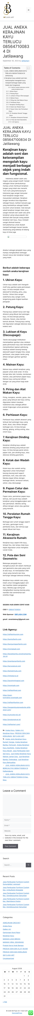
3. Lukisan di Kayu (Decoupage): (19, 95)
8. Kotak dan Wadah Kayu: (17, 107)
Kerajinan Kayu (8, 733)
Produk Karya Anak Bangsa (13, 945)
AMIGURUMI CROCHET (11, 923)
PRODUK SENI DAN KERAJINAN (15, 952)
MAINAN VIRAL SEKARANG (13, 942)
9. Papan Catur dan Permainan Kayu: (18, 110)
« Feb (5, 1002)
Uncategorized (8, 958)
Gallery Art (19, 730)
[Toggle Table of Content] (27, 68)
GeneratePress (17, 1013)
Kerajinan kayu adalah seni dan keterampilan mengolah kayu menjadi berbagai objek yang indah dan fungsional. (16, 81)
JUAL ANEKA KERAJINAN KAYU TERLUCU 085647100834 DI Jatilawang (16, 73)
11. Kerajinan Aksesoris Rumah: (18, 117)
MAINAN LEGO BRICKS (11, 939)
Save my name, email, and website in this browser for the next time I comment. (16, 837)
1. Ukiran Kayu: (13, 91)
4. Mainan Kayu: (14, 98)
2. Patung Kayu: (14, 93)
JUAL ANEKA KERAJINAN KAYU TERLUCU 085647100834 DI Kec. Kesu (16, 777)
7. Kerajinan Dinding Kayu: (16, 104)
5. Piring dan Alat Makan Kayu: (18, 100)
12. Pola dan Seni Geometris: (18, 120)
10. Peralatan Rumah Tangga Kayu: (18, 114)
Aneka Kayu (9, 730)
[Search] (28, 865)
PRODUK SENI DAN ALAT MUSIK (15, 949)
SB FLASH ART (18, 736)
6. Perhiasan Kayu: (14, 102)
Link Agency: (15, 122)
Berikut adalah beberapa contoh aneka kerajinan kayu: (20, 88)
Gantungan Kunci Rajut (11, 932)
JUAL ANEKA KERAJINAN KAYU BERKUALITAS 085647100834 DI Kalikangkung (16, 768)
